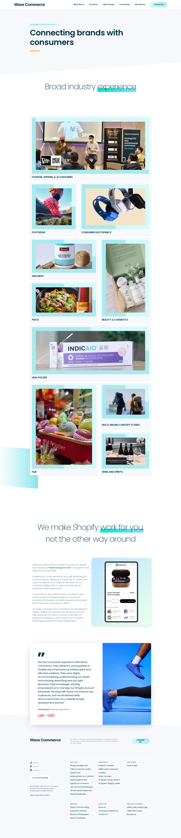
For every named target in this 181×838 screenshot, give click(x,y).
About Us (102, 807)
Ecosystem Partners (78, 811)
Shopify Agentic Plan (78, 780)
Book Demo (131, 814)
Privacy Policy (45, 795)
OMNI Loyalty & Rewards (108, 769)
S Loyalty (102, 772)
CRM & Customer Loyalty (80, 769)
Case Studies (132, 765)
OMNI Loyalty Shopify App (137, 807)
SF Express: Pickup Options (109, 780)
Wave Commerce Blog (79, 807)
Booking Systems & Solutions (82, 776)
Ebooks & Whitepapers (79, 814)
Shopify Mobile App (78, 794)
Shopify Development (79, 765)
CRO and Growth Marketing (81, 787)
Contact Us (103, 814)
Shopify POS (75, 772)
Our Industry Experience (108, 811)
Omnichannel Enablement (81, 790)
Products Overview (106, 765)
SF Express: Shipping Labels (109, 783)
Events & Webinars (78, 818)
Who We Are (140, 4)
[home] (29, 4)
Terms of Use (34, 795)
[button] (79, 4)
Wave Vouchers (105, 776)
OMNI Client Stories (134, 811)
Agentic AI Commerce (79, 783)
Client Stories (109, 4)
